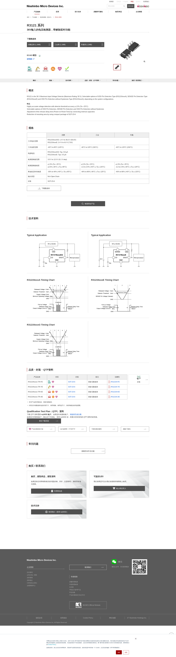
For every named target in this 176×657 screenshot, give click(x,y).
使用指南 (29, 59)
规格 (50, 80)
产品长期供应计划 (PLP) (77, 595)
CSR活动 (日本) (32, 583)
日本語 (119, 1)
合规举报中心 (31, 585)
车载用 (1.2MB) (86, 44)
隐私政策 (39, 618)
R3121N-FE (115, 382)
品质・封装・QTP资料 (92, 80)
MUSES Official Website (91, 605)
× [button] (135, 638)
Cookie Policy (52, 644)
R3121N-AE (115, 397)
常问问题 (115, 80)
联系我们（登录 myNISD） (58, 512)
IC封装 (71, 587)
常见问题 (72, 592)
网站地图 (112, 618)
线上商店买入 (121, 488)
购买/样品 (118, 12)
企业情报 (139, 12)
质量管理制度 (73, 582)
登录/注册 (130, 6)
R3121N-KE (115, 392)
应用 (57, 12)
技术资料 (68, 80)
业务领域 (30, 577)
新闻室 (111, 1)
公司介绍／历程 (32, 575)
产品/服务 (37, 12)
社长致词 (30, 572)
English (125, 1)
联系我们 (146, 1)
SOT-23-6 (71, 382)
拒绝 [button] (126, 652)
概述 (34, 80)
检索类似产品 (90, 204)
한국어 (138, 1)
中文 (132, 1)
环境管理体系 (73, 584)
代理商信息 (58, 491)
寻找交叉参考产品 (75, 590)
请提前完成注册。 (76, 414)
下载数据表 (46, 188)
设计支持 (78, 12)
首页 (28, 17)
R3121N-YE (115, 387)
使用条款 (63, 618)
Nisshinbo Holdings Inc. (138, 618)
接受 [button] (119, 652)
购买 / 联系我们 (137, 80)
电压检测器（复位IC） (46, 17)
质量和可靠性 (98, 12)
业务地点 (30, 580)
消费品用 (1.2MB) (34, 44)
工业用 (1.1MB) (59, 44)
